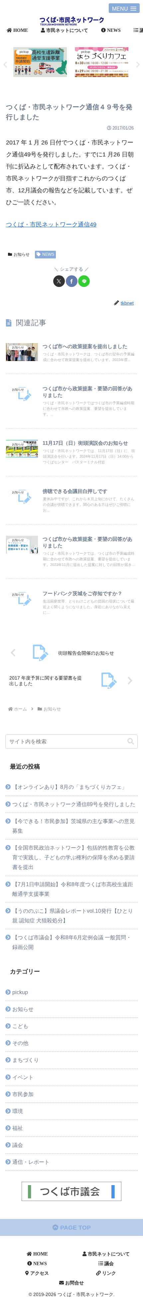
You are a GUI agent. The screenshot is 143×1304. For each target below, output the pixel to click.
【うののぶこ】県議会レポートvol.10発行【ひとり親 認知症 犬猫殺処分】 (72, 915)
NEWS (48, 254)
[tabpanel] (40, 63)
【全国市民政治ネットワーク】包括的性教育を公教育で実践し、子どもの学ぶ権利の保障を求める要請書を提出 (73, 857)
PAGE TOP (75, 1227)
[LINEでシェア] (84, 281)
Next (138, 64)
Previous (5, 64)
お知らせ (22, 254)
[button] (131, 741)
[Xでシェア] (59, 281)
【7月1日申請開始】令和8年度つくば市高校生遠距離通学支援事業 (72, 889)
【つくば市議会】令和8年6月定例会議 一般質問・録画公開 (71, 942)
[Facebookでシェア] (71, 281)
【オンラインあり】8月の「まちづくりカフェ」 (69, 787)
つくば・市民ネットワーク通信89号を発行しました (73, 804)
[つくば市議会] (71, 1191)
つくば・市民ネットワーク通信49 (51, 224)
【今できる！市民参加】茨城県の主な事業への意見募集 (73, 826)
